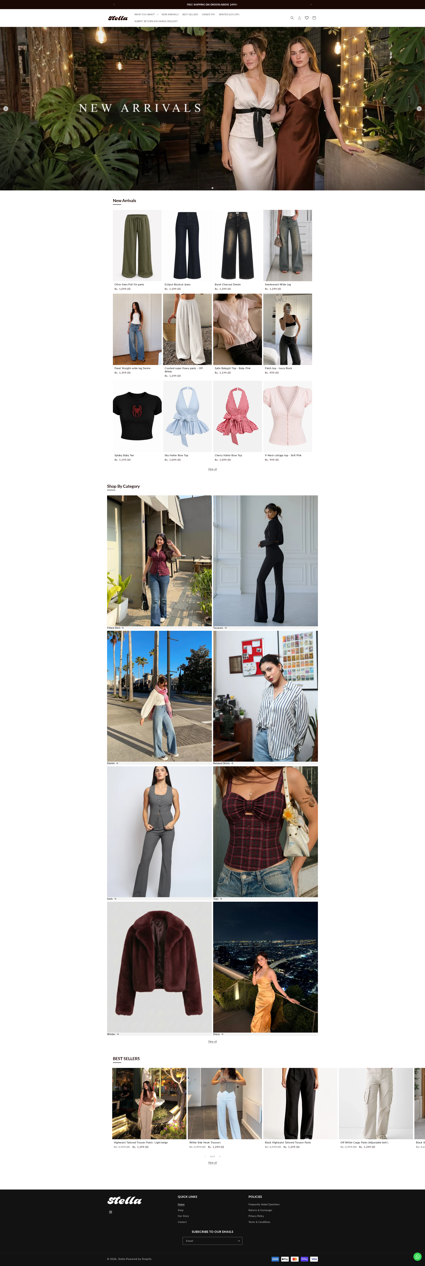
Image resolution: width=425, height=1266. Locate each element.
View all (212, 469)
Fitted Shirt (113, 627)
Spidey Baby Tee (124, 455)
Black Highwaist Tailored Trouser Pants (288, 1142)
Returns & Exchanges (260, 1210)
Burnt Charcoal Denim (228, 284)
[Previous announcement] (114, 4)
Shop (180, 1210)
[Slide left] (205, 1156)
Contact (182, 1222)
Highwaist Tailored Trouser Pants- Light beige (141, 1142)
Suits (110, 898)
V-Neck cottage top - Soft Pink (283, 455)
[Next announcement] (311, 4)
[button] (146, 14)
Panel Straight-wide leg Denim (132, 368)
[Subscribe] (238, 1241)
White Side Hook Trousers (205, 1142)
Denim (111, 763)
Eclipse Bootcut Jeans (178, 284)
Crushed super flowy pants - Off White (184, 370)
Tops (216, 898)
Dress (216, 1034)
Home (181, 1204)
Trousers (218, 627)
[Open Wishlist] (306, 18)
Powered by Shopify (139, 1258)
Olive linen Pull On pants (129, 284)
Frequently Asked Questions (264, 1204)
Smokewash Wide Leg (278, 284)
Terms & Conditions (259, 1222)
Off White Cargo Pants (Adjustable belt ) (364, 1142)
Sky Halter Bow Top (176, 455)
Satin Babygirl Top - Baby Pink (233, 368)
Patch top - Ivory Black (278, 368)
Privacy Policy (256, 1216)
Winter (111, 1034)
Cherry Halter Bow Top (228, 455)
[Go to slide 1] (212, 188)
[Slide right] (219, 1156)
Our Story (183, 1216)
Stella (121, 1258)
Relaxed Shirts (221, 763)
